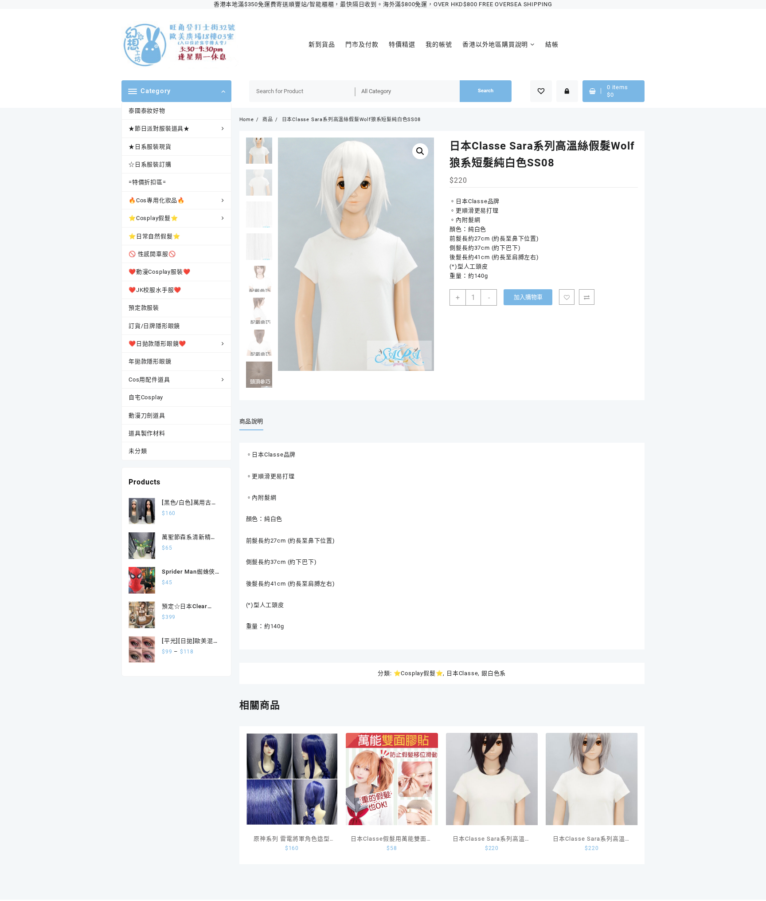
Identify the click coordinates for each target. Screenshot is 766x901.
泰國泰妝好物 (147, 110)
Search (485, 91)
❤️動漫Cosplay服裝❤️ (159, 271)
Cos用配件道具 (149, 379)
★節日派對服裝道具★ (159, 128)
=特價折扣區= (147, 182)
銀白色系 (493, 673)
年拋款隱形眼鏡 (150, 361)
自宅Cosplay (146, 397)
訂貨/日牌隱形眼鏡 (154, 326)
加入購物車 (528, 297)
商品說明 (251, 421)
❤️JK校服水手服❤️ (155, 290)
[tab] (254, 421)
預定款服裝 (144, 307)
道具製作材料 (147, 433)
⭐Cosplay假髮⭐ (153, 218)
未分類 (138, 451)
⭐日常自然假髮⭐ (154, 236)
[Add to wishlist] (566, 297)
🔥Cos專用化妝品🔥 (157, 200)
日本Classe (462, 673)
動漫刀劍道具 (147, 415)
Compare (586, 297)
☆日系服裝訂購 (150, 164)
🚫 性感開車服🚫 (152, 254)
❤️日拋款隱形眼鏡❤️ (157, 343)
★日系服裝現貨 (150, 146)
